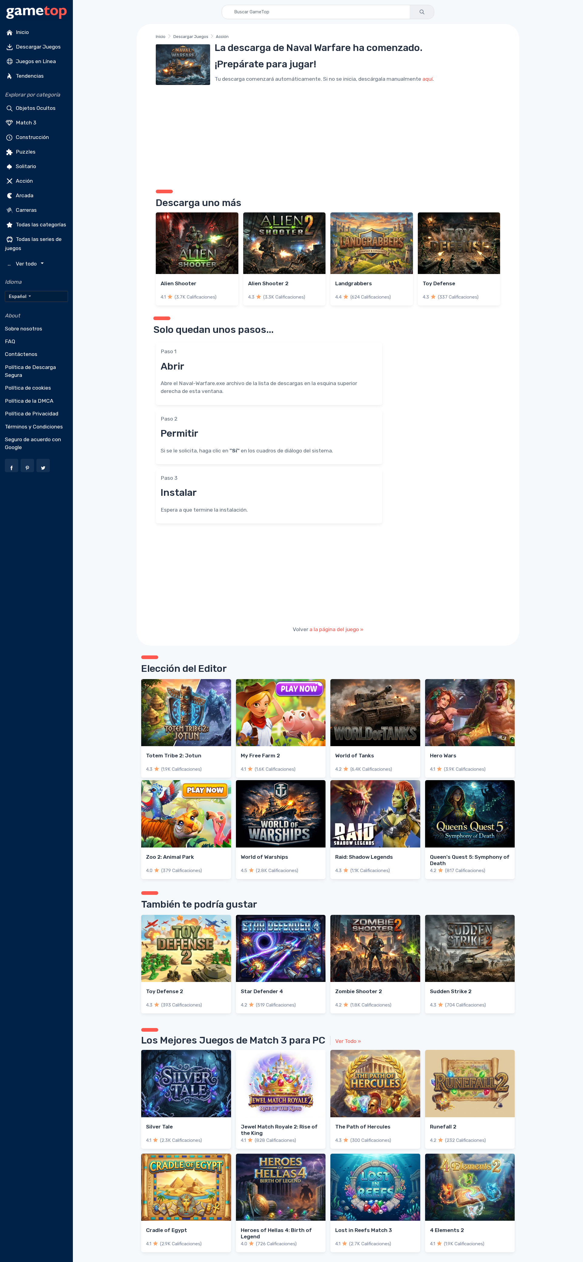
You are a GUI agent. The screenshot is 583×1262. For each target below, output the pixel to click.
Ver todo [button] (23, 264)
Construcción (32, 137)
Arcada (24, 195)
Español (18, 296)
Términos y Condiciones (34, 427)
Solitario (25, 166)
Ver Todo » (348, 1041)
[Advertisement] (328, 135)
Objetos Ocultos (35, 108)
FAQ (10, 341)
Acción (24, 181)
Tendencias (29, 76)
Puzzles (25, 152)
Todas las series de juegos (33, 243)
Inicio (22, 32)
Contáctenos (21, 354)
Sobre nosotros (23, 329)
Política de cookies (28, 388)
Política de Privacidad (31, 414)
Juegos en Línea (35, 61)
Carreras (26, 210)
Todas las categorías (40, 225)
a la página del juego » (336, 629)
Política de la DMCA (29, 401)
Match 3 (25, 123)
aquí (427, 79)
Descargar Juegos (38, 47)
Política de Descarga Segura (30, 371)
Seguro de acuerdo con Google (33, 443)
